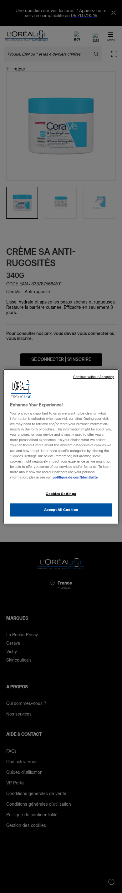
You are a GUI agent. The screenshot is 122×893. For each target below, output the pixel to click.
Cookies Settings (61, 494)
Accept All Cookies (61, 509)
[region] (61, 446)
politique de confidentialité (75, 477)
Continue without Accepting (93, 377)
